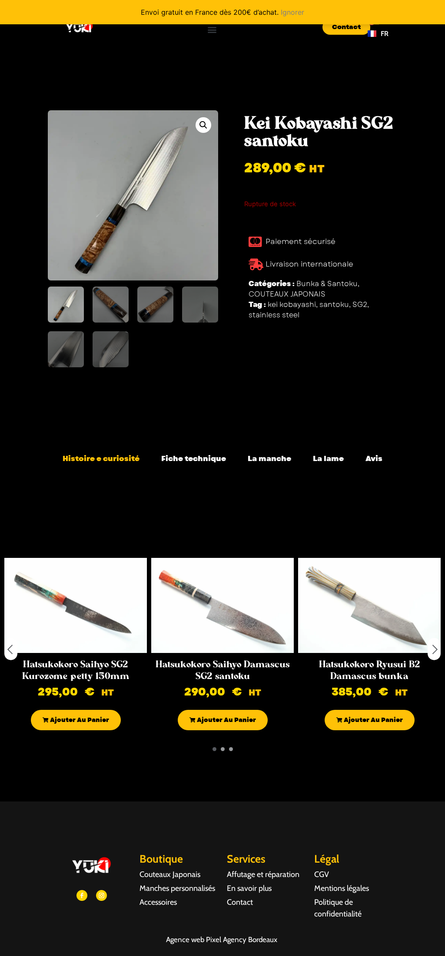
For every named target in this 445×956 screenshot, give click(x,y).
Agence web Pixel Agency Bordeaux (222, 939)
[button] (212, 29)
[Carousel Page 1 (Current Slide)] (214, 749)
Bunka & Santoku (327, 284)
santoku (334, 305)
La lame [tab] (328, 458)
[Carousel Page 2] (223, 749)
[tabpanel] (222, 479)
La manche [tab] (269, 458)
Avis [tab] (373, 458)
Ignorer (292, 12)
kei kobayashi (292, 305)
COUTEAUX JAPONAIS (287, 294)
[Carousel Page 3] (231, 749)
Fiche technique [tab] (193, 458)
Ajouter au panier (79, 719)
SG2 (359, 305)
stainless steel (274, 315)
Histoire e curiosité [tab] (101, 458)
